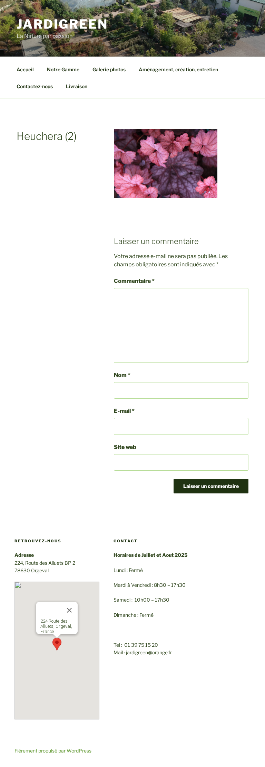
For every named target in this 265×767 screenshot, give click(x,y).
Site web (125, 447)
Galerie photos (109, 69)
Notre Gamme (63, 69)
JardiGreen (62, 24)
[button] (57, 644)
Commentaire (134, 281)
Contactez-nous (35, 86)
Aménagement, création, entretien (178, 69)
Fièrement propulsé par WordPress (52, 751)
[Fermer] (69, 610)
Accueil (25, 69)
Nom (122, 375)
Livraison (76, 86)
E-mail (124, 411)
